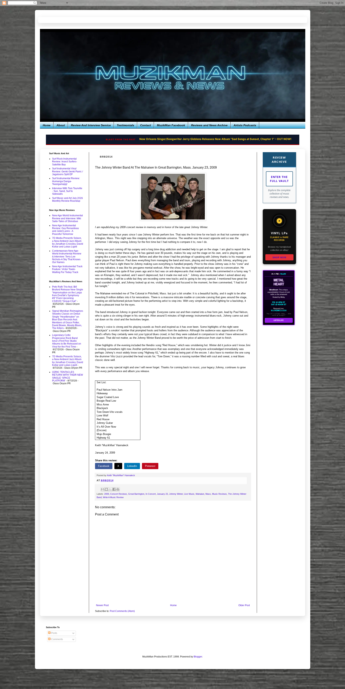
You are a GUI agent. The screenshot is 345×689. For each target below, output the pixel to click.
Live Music (189, 494)
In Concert (151, 494)
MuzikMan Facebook (171, 125)
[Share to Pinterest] (118, 489)
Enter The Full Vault (279, 179)
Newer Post (102, 605)
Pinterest (150, 466)
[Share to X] (110, 489)
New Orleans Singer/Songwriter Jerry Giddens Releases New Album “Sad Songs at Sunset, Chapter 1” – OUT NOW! (189, 139)
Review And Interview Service (91, 125)
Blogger (198, 656)
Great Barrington (136, 494)
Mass (208, 494)
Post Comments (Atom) (122, 611)
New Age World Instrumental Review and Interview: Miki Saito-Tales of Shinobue (67, 218)
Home (47, 125)
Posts (54, 633)
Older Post (244, 605)
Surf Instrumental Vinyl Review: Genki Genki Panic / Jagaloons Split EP (67, 171)
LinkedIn (132, 466)
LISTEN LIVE (279, 320)
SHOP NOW (279, 257)
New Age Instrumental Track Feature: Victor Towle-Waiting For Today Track (67, 269)
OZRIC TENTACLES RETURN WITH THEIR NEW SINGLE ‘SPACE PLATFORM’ (67, 376)
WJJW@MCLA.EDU (279, 310)
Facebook (103, 466)
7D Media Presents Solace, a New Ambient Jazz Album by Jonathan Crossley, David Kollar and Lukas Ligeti (67, 242)
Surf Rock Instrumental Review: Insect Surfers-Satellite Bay (64, 161)
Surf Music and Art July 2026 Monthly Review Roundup (67, 199)
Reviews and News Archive (209, 125)
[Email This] (103, 489)
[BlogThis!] (106, 489)
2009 (106, 494)
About (61, 125)
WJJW (283, 273)
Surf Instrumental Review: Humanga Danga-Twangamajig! (66, 181)
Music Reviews (219, 494)
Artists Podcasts (245, 125)
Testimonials (125, 125)
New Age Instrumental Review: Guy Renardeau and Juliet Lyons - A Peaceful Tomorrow (65, 229)
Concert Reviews (118, 494)
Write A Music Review (113, 497)
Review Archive (279, 159)
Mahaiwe (200, 494)
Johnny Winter (176, 494)
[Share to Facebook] (114, 489)
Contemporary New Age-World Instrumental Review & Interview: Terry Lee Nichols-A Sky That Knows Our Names (66, 256)
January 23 (162, 494)
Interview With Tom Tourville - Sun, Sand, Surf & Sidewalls (67, 191)
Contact (145, 125)
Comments (57, 639)
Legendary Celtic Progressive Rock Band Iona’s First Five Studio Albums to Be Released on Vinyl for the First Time (66, 341)
